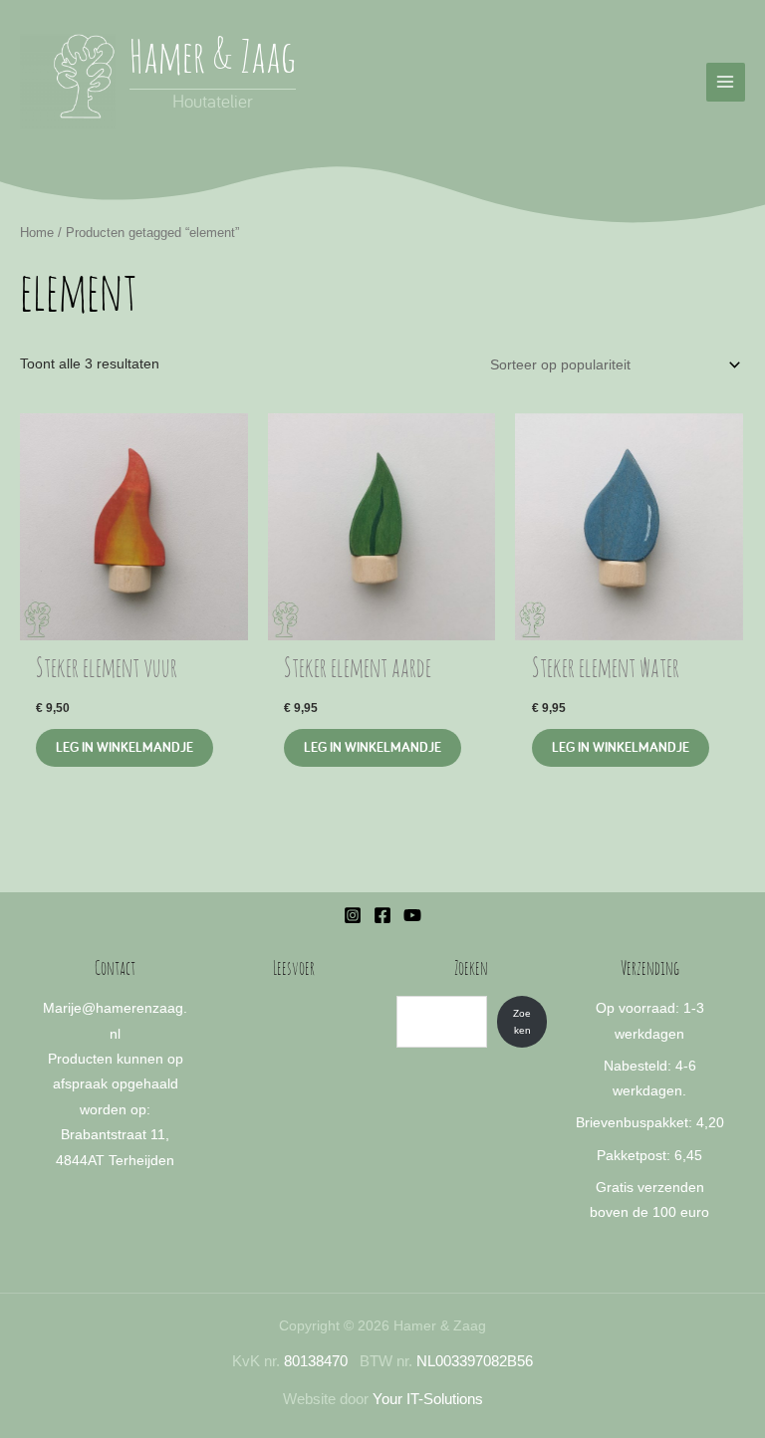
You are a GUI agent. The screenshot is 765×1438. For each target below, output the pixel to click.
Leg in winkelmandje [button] (124, 747)
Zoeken (522, 1022)
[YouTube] (412, 915)
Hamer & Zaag (212, 60)
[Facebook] (382, 915)
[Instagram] (353, 915)
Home (37, 233)
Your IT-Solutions (428, 1399)
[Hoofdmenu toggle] (725, 82)
